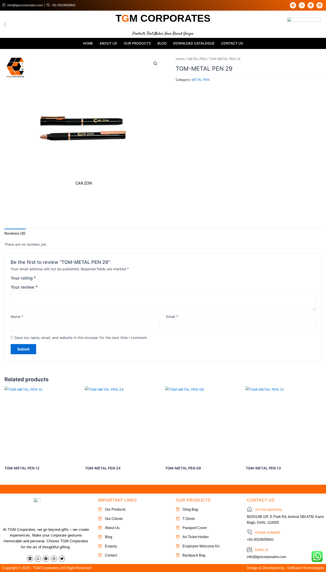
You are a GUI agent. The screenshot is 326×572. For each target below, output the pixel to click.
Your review (24, 287)
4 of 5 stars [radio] (56, 279)
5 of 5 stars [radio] (61, 279)
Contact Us (232, 43)
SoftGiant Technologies (305, 568)
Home (88, 43)
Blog (162, 43)
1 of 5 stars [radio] (40, 279)
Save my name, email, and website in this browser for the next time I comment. (81, 337)
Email (172, 316)
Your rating (23, 278)
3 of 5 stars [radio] (51, 279)
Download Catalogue (193, 43)
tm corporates (163, 18)
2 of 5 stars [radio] (45, 279)
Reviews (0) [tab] (15, 233)
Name (17, 316)
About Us (108, 43)
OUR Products (137, 43)
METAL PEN (197, 59)
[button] (155, 64)
